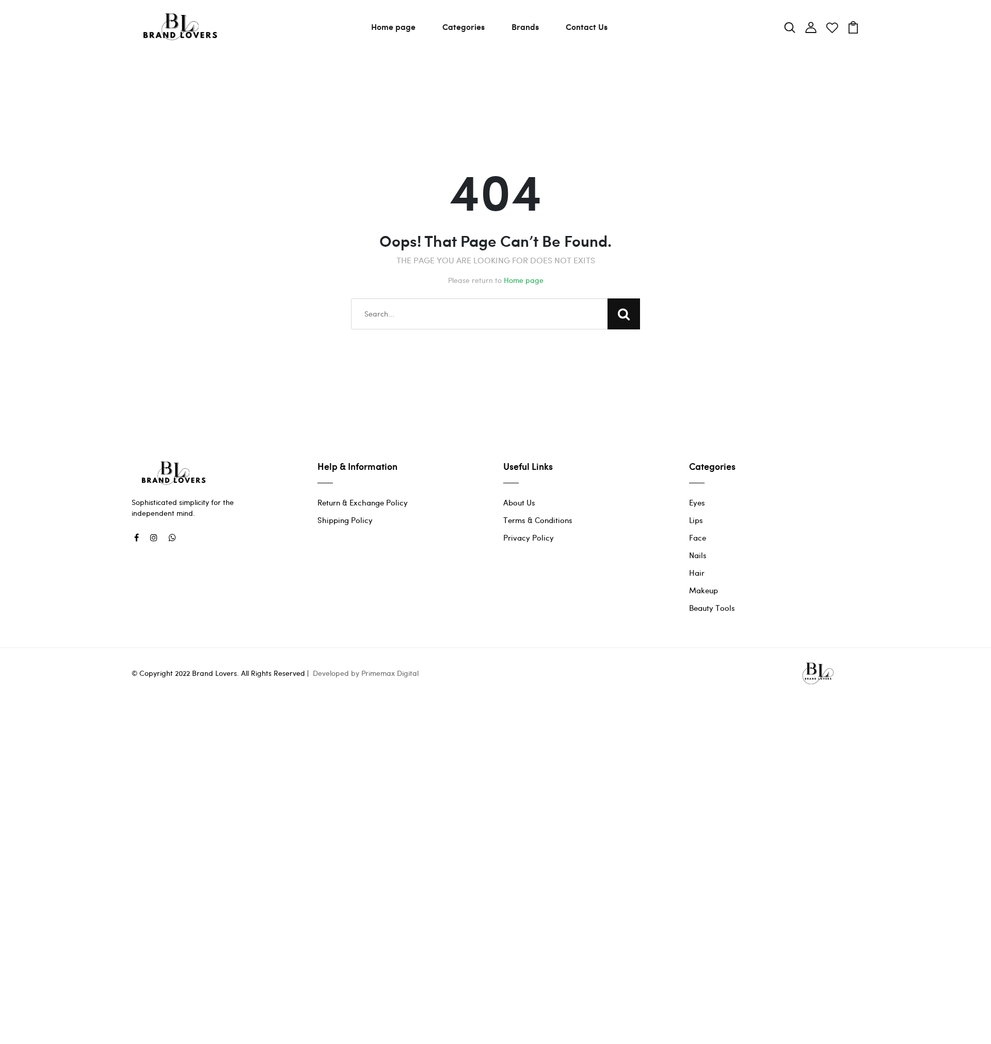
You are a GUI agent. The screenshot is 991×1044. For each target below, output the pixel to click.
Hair (697, 572)
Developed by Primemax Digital (366, 673)
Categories (463, 27)
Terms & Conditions (537, 520)
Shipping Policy (345, 520)
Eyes (697, 502)
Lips (696, 520)
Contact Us (587, 27)
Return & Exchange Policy (362, 502)
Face (697, 537)
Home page (393, 27)
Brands (525, 27)
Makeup (703, 590)
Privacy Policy (528, 537)
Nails (698, 555)
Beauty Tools (712, 608)
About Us (519, 502)
